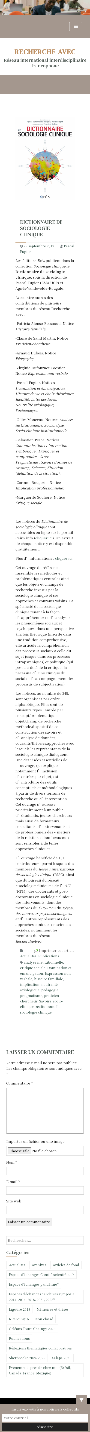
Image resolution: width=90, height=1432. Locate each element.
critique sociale (32, 967)
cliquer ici (44, 537)
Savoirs (45, 1001)
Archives (39, 1265)
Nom (11, 1162)
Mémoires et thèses (53, 1309)
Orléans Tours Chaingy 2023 (32, 1328)
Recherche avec (45, 51)
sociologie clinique (36, 1012)
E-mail (13, 1181)
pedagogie (49, 990)
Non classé (44, 1319)
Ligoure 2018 (19, 1309)
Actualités (28, 956)
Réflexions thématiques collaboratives (40, 1348)
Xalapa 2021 (61, 1357)
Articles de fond (66, 1265)
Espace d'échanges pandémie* (34, 1284)
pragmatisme (31, 995)
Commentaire (19, 1083)
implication (29, 984)
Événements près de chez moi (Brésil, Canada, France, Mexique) (40, 1370)
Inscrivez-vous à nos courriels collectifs (45, 1409)
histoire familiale (48, 979)
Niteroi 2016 (19, 1319)
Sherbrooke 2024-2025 (27, 1357)
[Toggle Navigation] (75, 26)
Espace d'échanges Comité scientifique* (41, 1274)
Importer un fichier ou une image (35, 1141)
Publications (48, 956)
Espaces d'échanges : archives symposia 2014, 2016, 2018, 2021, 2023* (42, 1297)
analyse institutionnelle (43, 962)
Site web (13, 1200)
